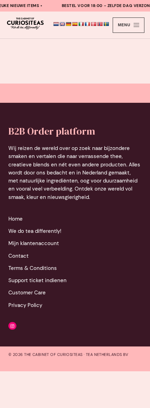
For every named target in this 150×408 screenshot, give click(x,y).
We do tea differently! (34, 231)
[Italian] (81, 24)
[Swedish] (106, 24)
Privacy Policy (25, 305)
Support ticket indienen (37, 280)
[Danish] (94, 24)
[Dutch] (56, 24)
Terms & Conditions (32, 268)
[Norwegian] (100, 24)
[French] (87, 24)
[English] (62, 24)
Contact (18, 255)
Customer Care (27, 292)
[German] (69, 24)
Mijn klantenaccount (33, 243)
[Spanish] (75, 24)
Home (15, 218)
